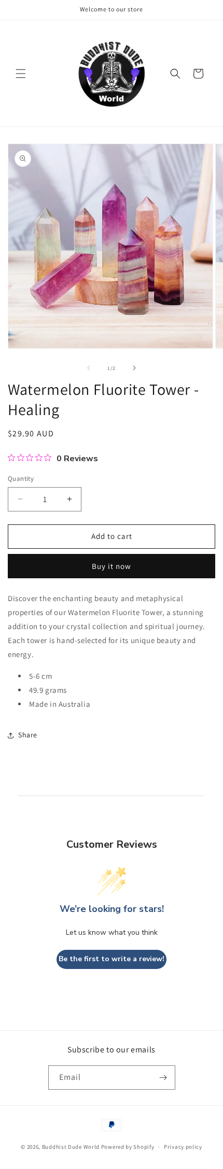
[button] (20, 73)
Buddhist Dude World (71, 1146)
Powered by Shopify (128, 1146)
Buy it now (111, 566)
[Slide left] (88, 368)
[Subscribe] (163, 1077)
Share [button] (27, 734)
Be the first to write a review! (111, 959)
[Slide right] (134, 368)
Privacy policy (183, 1146)
